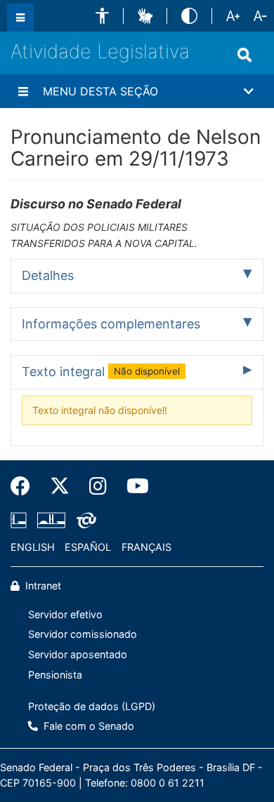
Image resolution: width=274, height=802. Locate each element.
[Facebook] (25, 486)
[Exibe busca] (244, 55)
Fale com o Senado (87, 726)
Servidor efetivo (65, 614)
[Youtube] (133, 486)
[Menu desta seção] (23, 91)
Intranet (41, 586)
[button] (102, 16)
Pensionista (55, 675)
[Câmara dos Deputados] (21, 520)
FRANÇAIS (146, 547)
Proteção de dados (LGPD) (91, 706)
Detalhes (48, 275)
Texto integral (101, 371)
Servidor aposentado (77, 654)
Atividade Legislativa (100, 51)
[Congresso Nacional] (51, 520)
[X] (59, 486)
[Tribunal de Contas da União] (84, 520)
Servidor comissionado (82, 634)
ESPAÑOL (88, 547)
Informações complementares (111, 323)
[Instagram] (98, 486)
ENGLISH (33, 547)
